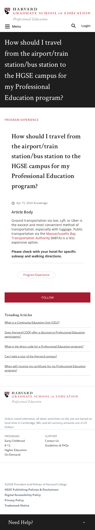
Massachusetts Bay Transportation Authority (44, 235)
